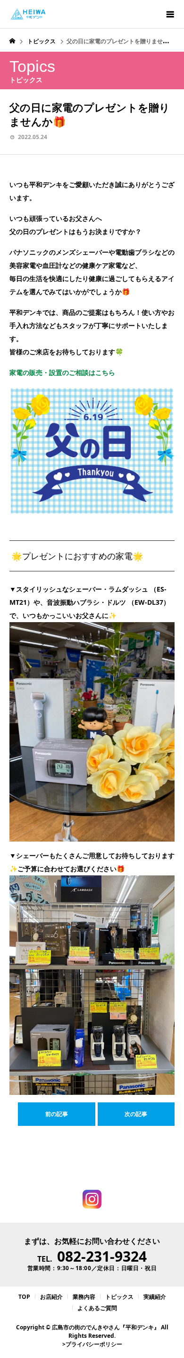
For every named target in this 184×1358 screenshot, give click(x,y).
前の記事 (56, 1114)
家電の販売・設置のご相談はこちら (62, 372)
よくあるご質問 (97, 1308)
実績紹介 (154, 1297)
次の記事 (136, 1114)
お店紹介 (51, 1297)
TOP (24, 1297)
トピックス (119, 1297)
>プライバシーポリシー (92, 1344)
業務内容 (84, 1297)
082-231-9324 (102, 1256)
